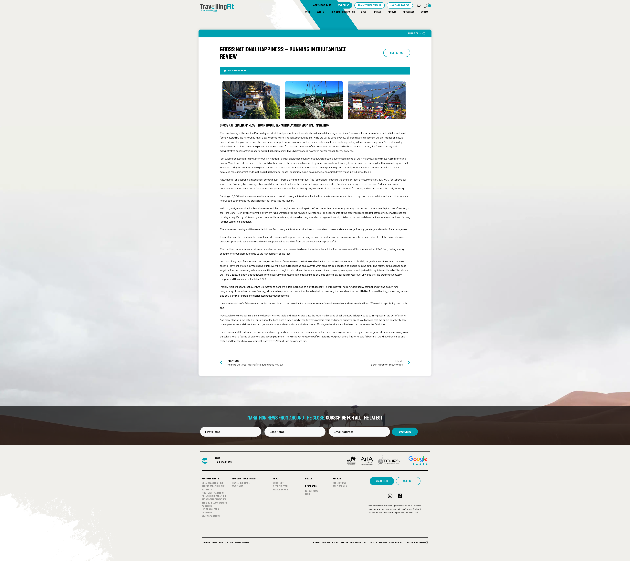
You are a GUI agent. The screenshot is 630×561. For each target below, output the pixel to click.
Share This (414, 33)
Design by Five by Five (416, 542)
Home (307, 11)
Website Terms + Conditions (353, 542)
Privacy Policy (395, 542)
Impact (377, 11)
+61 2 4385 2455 (322, 5)
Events (320, 11)
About (364, 11)
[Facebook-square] (400, 495)
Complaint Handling (378, 542)
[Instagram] (390, 495)
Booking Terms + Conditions (325, 542)
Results (392, 11)
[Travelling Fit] (217, 8)
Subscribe (405, 431)
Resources (408, 11)
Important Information (343, 11)
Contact (425, 11)
